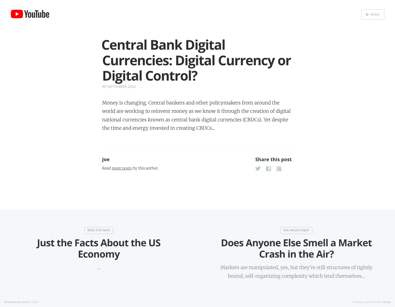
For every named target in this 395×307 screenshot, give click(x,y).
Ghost (387, 302)
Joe (106, 159)
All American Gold (16, 302)
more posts (122, 168)
